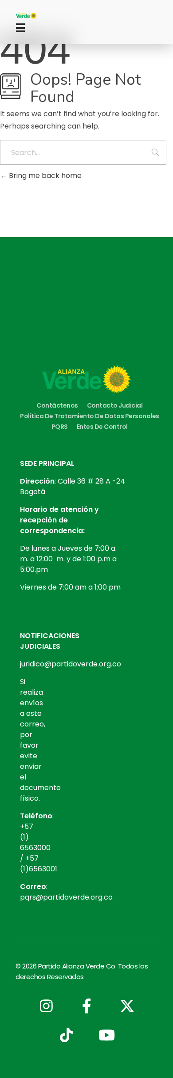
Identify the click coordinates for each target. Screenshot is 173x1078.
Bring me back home (44, 175)
